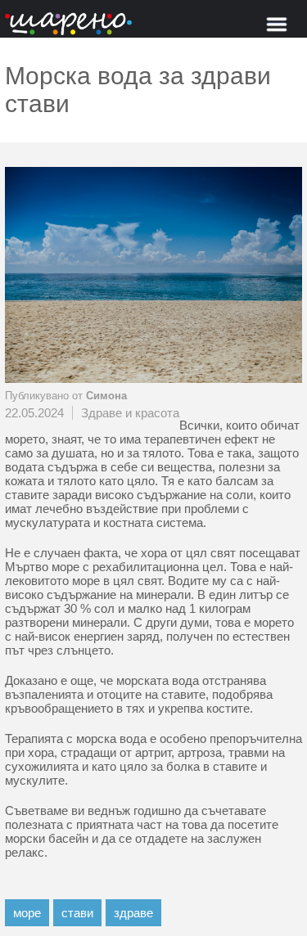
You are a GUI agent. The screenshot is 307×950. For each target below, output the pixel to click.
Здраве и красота (130, 413)
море (27, 913)
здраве (133, 913)
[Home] (68, 25)
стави (77, 913)
